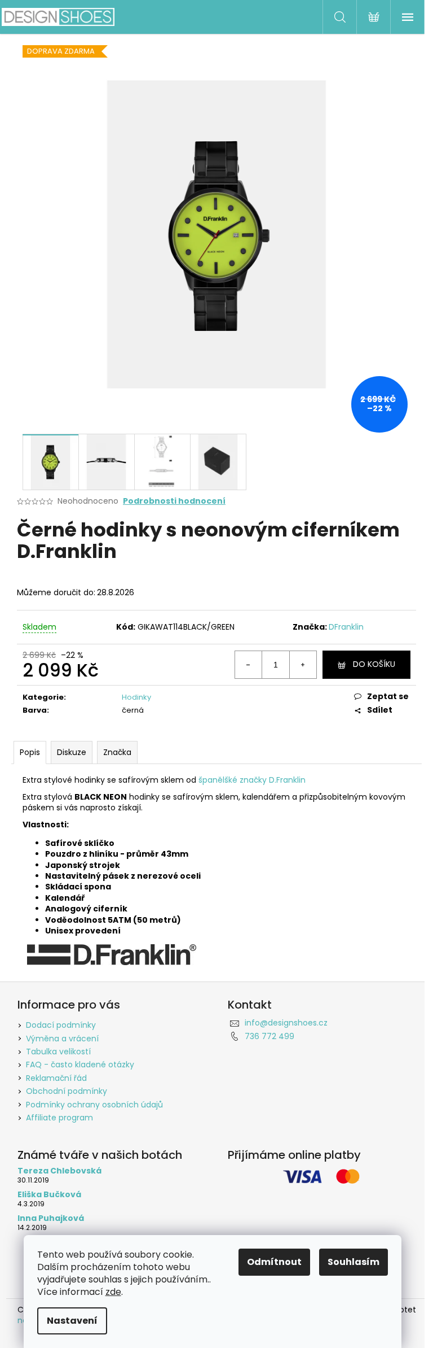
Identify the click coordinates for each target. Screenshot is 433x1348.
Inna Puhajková (50, 1218)
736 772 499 (269, 1036)
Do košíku (374, 664)
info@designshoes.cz (286, 1022)
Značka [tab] (117, 752)
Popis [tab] (30, 752)
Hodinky (136, 697)
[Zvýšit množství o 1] (302, 664)
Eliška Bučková (49, 1194)
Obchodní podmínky (66, 1091)
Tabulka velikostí (58, 1051)
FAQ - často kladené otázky (80, 1064)
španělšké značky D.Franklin (252, 780)
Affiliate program (59, 1117)
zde (113, 1291)
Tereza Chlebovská (59, 1171)
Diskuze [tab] (71, 752)
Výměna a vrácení (62, 1038)
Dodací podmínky (61, 1025)
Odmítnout (274, 1261)
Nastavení (72, 1320)
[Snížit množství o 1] (248, 664)
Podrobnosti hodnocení (174, 501)
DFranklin (346, 626)
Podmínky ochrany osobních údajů (94, 1104)
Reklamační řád (56, 1078)
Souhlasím (353, 1261)
